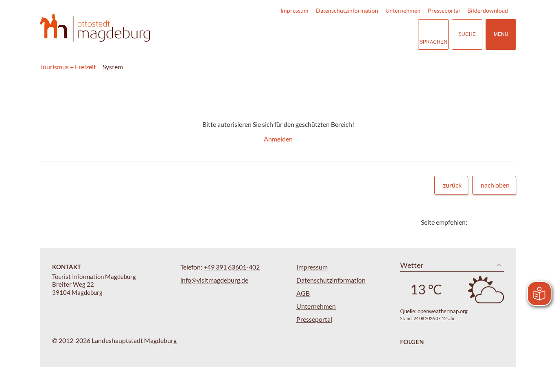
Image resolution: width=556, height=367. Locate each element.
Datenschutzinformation (347, 10)
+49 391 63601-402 (232, 267)
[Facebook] (487, 222)
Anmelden (278, 139)
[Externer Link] (362, 34)
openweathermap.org (443, 311)
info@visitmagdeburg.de (214, 280)
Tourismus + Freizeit (68, 67)
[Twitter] (476, 222)
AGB (303, 293)
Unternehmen (402, 10)
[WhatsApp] (507, 222)
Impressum (294, 10)
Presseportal (444, 10)
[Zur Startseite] (95, 28)
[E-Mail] (497, 222)
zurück (452, 185)
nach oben (495, 185)
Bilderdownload (487, 10)
